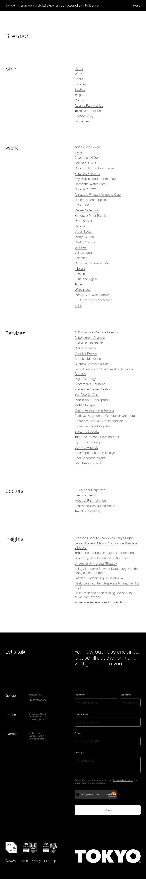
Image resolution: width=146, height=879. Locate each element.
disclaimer (100, 783)
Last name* (126, 694)
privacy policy (81, 783)
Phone (78, 733)
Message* (79, 752)
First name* (80, 694)
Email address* (81, 714)
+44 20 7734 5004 (37, 700)
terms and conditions (123, 780)
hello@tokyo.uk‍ (36, 694)
